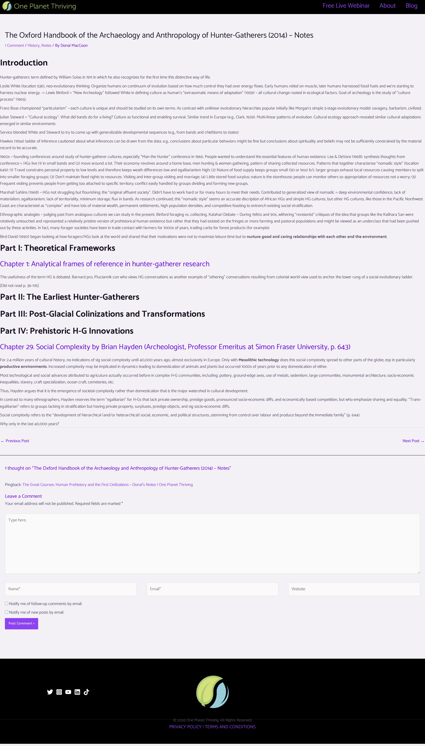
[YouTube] (68, 692)
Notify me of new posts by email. (36, 612)
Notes (46, 45)
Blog (412, 5)
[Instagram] (59, 692)
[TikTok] (86, 692)
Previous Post (14, 440)
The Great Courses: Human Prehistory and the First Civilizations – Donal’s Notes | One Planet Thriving (107, 484)
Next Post (414, 440)
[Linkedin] (77, 692)
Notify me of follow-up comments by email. (45, 603)
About (387, 5)
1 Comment (14, 45)
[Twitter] (50, 692)
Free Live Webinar (346, 5)
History (34, 45)
